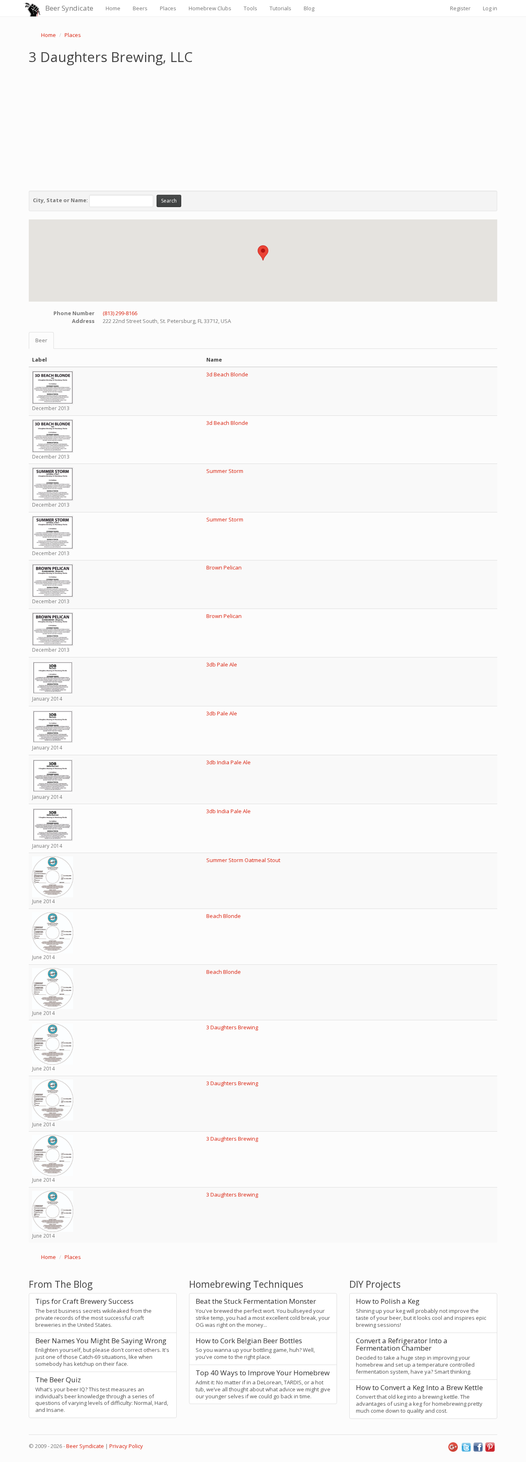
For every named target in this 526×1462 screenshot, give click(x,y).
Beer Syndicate (69, 8)
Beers (140, 8)
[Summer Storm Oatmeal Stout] (52, 876)
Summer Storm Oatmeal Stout (243, 860)
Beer (41, 340)
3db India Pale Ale (228, 762)
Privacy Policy (126, 1446)
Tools (250, 8)
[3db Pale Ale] (52, 677)
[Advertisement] (263, 125)
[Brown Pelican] (52, 580)
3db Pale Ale (221, 664)
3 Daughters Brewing (232, 1027)
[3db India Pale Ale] (52, 775)
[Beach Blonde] (52, 932)
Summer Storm (224, 471)
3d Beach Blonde (227, 374)
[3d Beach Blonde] (52, 387)
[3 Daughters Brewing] (52, 1043)
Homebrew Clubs (210, 8)
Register (460, 8)
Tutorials (280, 8)
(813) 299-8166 (120, 313)
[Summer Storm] (52, 483)
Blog (309, 8)
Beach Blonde (223, 916)
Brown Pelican (224, 567)
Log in (490, 8)
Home (113, 8)
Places (168, 8)
